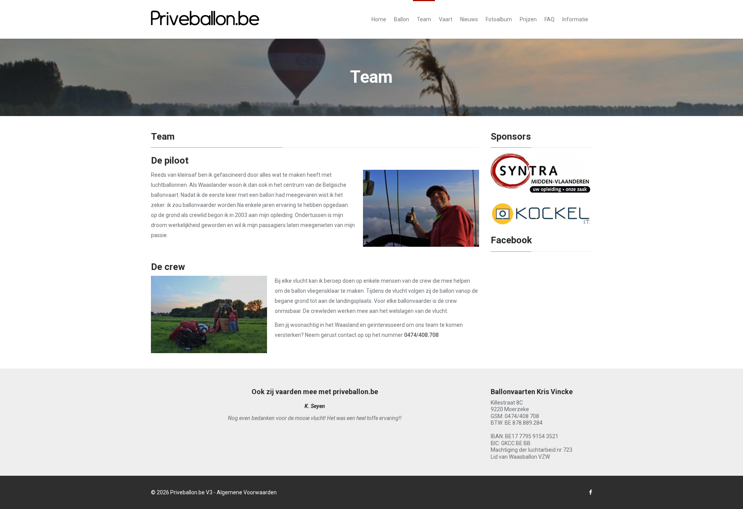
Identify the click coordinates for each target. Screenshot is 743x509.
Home (379, 19)
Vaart (445, 19)
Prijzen (528, 19)
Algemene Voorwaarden (247, 492)
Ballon (401, 19)
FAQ (549, 19)
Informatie (575, 19)
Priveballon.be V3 (191, 492)
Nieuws (469, 19)
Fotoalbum (499, 19)
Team (424, 19)
